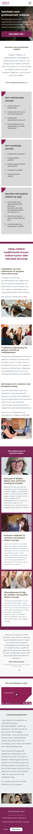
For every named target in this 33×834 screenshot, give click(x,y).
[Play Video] (3, 703)
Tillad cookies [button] (16, 829)
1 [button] (13, 670)
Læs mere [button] (26, 822)
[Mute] (23, 703)
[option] (16, 650)
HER (25, 297)
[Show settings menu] (26, 703)
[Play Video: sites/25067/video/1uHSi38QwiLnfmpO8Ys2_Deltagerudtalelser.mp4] (17, 694)
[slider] (15, 703)
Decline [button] (6, 829)
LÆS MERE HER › (16, 34)
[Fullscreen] (30, 703)
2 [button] (16, 670)
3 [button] (19, 670)
